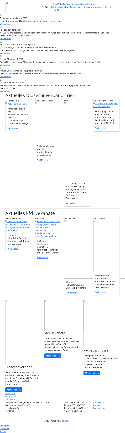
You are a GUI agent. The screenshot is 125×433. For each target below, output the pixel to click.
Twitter (56, 10)
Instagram (89, 7)
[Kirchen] (48, 228)
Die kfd (84, 4)
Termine (70, 4)
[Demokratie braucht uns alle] (16, 103)
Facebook (98, 7)
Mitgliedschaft (60, 7)
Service (77, 7)
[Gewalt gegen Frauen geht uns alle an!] (106, 105)
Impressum (10, 399)
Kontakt (97, 405)
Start (55, 4)
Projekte (92, 4)
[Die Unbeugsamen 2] (91, 141)
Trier (66, 420)
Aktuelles (62, 4)
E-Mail (3, 431)
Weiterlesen (5, 24)
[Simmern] (18, 225)
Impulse (77, 4)
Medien (70, 7)
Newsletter (10, 393)
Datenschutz (11, 396)
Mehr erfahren (14, 389)
